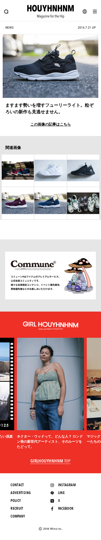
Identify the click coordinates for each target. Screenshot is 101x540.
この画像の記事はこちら (50, 124)
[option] (50, 393)
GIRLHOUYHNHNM (50, 461)
